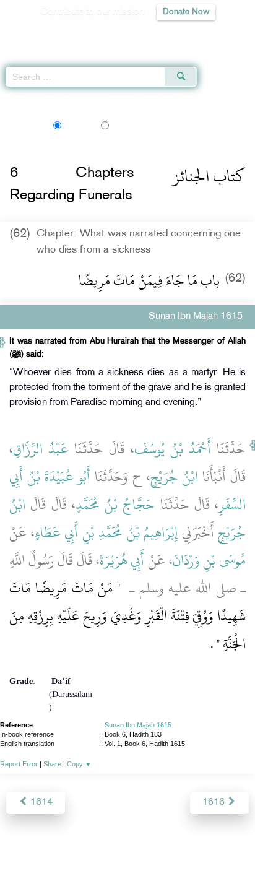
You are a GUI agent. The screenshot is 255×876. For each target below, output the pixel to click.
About (25, 839)
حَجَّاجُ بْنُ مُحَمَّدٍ (115, 505)
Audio (218, 34)
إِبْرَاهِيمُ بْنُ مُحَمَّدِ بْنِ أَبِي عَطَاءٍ (106, 532)
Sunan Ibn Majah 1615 (138, 725)
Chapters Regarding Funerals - (177, 98)
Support (94, 839)
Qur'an (72, 34)
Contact (189, 839)
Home (14, 98)
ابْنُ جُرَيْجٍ (174, 477)
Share (52, 764)
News (57, 839)
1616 (214, 802)
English (78, 125)
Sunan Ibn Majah (63, 98)
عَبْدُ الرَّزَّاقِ (41, 449)
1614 (40, 802)
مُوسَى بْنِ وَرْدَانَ (209, 560)
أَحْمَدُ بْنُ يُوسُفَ (172, 449)
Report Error (19, 764)
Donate (228, 839)
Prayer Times (169, 34)
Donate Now (186, 12)
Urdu (131, 125)
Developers (141, 839)
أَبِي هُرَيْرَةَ (122, 560)
